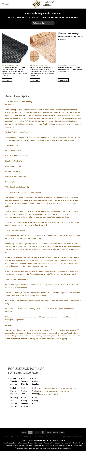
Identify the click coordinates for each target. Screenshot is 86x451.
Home (11, 17)
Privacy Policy (25, 437)
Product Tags (50, 437)
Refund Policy (38, 437)
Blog (60, 437)
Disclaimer (14, 437)
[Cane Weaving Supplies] (43, 4)
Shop (6, 437)
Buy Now (6, 80)
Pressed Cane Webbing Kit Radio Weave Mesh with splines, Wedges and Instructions (70, 69)
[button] (6, 4)
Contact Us (77, 437)
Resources (67, 437)
